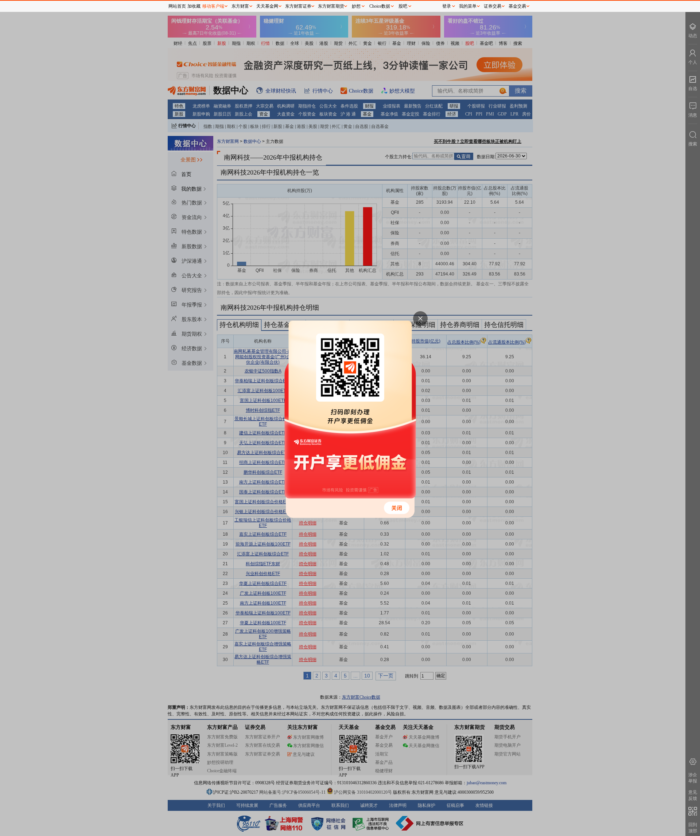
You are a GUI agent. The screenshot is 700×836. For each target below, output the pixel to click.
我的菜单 (468, 6)
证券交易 (492, 6)
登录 (446, 6)
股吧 (402, 6)
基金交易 (517, 6)
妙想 (356, 6)
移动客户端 (213, 6)
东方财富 (240, 6)
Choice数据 (379, 6)
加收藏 (194, 6)
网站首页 (177, 6)
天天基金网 (267, 6)
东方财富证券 (298, 6)
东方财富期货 (331, 6)
